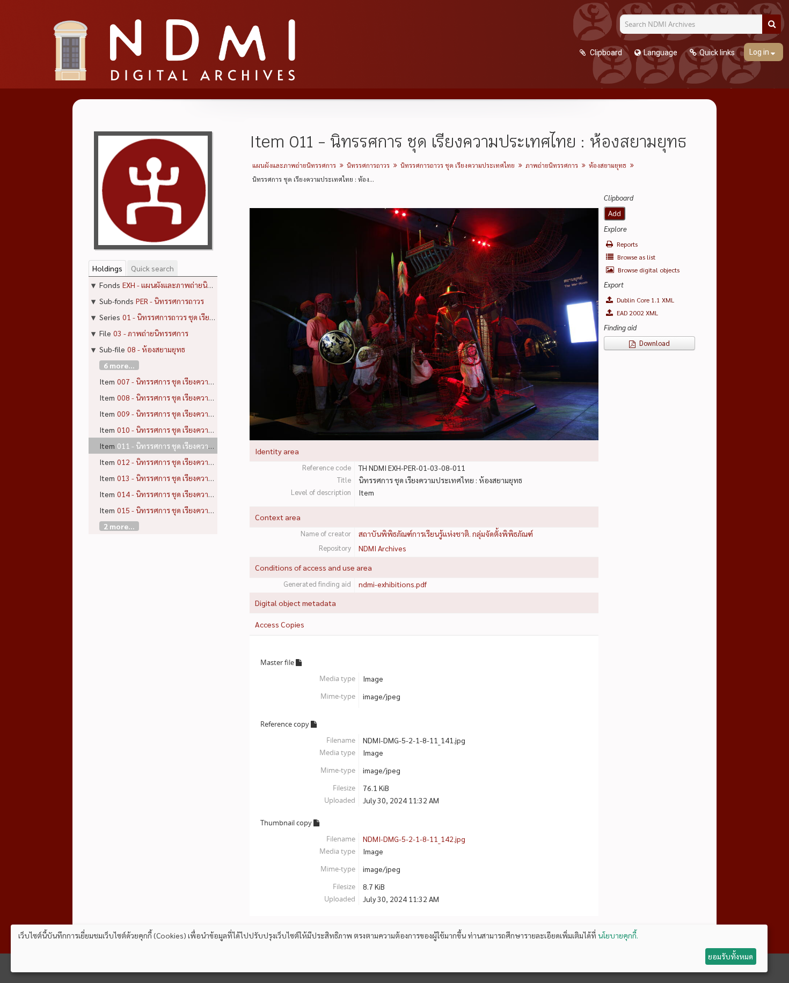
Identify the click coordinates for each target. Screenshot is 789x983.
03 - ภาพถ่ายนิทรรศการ (150, 333)
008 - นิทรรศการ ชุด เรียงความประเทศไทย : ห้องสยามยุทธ (208, 397)
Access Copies (279, 624)
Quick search (152, 268)
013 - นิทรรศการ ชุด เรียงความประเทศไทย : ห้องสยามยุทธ (208, 478)
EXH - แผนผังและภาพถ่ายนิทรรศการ (179, 285)
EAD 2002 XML (636, 312)
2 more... (119, 526)
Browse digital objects (648, 269)
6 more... (119, 365)
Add (614, 213)
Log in (760, 52)
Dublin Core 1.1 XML (644, 299)
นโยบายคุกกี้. (618, 935)
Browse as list (635, 257)
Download (654, 343)
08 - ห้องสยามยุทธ (156, 349)
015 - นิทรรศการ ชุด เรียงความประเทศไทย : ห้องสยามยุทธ (208, 510)
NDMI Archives (382, 548)
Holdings (107, 268)
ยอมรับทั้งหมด (730, 956)
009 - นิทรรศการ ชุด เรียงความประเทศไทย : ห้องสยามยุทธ (208, 413)
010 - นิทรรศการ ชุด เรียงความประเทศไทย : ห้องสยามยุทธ (208, 429)
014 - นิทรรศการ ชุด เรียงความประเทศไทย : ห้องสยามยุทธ (208, 494)
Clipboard (605, 52)
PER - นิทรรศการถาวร (170, 301)
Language (660, 52)
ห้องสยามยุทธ (607, 165)
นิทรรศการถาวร (368, 165)
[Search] (771, 24)
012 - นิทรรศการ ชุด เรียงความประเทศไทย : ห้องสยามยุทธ (208, 462)
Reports (626, 244)
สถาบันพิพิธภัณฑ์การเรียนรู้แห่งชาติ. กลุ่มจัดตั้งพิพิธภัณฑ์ (446, 533)
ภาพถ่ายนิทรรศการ (551, 165)
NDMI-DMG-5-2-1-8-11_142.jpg (414, 839)
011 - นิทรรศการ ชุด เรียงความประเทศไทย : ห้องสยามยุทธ (208, 445)
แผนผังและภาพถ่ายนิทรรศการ (294, 165)
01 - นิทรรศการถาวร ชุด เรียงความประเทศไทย (195, 317)
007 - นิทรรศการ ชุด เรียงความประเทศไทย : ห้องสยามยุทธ (208, 381)
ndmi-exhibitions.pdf (393, 584)
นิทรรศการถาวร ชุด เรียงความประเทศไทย (457, 165)
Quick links (717, 52)
